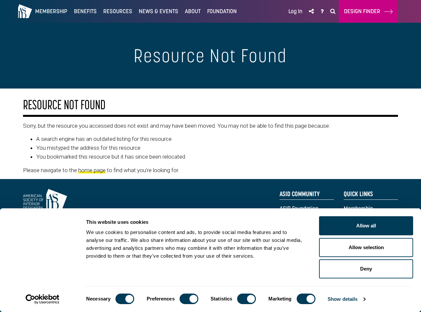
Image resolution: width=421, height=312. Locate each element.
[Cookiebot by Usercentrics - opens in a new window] (42, 299)
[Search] (333, 11)
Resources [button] (117, 11)
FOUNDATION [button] (222, 11)
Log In (295, 11)
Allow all (366, 225)
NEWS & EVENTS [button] (158, 11)
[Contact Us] (322, 11)
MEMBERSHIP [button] (51, 11)
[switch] (189, 299)
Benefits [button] (85, 11)
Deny (366, 269)
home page (92, 170)
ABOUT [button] (193, 11)
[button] (311, 11)
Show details (343, 299)
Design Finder (364, 11)
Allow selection (366, 247)
